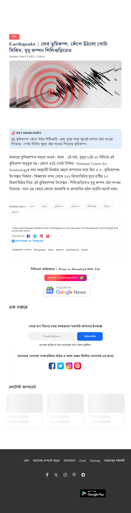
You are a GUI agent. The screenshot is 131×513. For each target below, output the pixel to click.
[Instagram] (41, 236)
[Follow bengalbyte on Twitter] (60, 365)
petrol (60, 249)
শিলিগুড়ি (91, 207)
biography (40, 249)
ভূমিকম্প (59, 207)
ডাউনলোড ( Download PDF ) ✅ (65, 277)
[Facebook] (28, 236)
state (85, 249)
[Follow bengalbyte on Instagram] (69, 365)
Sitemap (95, 460)
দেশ (14, 37)
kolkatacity (73, 249)
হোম (26, 460)
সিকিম (107, 207)
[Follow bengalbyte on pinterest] (77, 365)
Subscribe (90, 336)
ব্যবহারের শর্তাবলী (114, 460)
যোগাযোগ (69, 460)
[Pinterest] (47, 236)
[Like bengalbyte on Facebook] (52, 365)
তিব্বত (15, 212)
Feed (82, 460)
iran (52, 249)
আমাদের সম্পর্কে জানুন (46, 460)
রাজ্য (44, 207)
